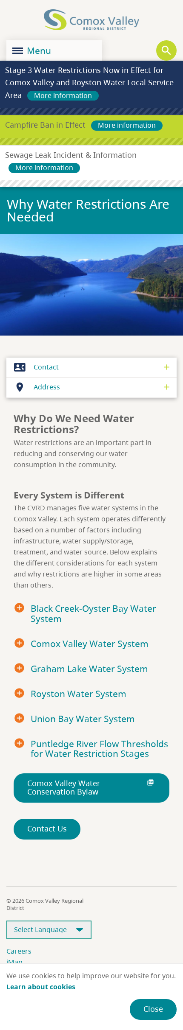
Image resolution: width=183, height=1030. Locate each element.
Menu (38, 50)
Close (153, 1009)
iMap (14, 962)
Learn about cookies (40, 986)
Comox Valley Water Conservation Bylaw (90, 787)
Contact (36, 367)
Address (37, 387)
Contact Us (47, 828)
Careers (18, 951)
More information (63, 95)
